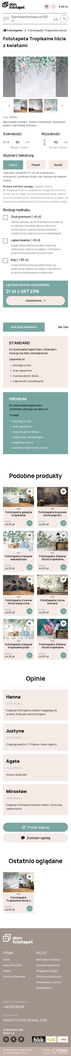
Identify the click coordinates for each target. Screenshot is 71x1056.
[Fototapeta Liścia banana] (52, 585)
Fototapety (14, 30)
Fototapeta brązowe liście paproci (52, 514)
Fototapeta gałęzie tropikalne (18, 514)
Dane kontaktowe (14, 976)
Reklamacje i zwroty (48, 982)
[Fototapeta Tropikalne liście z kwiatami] (18, 882)
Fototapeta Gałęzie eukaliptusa (18, 558)
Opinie (7, 971)
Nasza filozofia (12, 965)
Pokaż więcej (38, 827)
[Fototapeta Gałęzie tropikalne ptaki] (18, 629)
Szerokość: (13, 134)
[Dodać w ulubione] (30, 491)
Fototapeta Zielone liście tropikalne (52, 646)
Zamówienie (33, 300)
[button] (9, 106)
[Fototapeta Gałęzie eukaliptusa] (18, 541)
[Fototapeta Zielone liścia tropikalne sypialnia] (52, 541)
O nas (6, 959)
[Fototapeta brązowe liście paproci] (52, 497)
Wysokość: (51, 134)
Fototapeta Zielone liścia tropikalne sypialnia (52, 558)
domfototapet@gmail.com (25, 1020)
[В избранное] (47, 7)
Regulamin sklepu (47, 971)
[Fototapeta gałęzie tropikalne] (18, 497)
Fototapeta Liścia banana (52, 602)
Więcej (30, 523)
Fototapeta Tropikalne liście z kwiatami (18, 899)
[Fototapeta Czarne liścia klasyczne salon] (18, 585)
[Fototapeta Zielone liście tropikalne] (52, 629)
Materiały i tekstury (48, 959)
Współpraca (44, 988)
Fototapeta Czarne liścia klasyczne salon (18, 602)
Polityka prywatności (49, 976)
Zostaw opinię (38, 838)
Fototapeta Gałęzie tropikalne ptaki (18, 646)
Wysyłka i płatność (48, 965)
